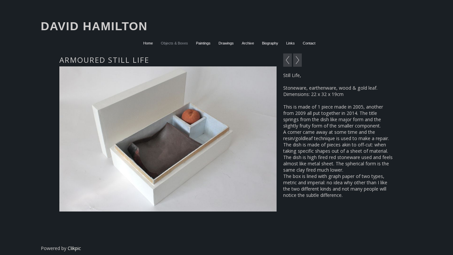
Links (290, 43)
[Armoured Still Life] (168, 139)
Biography (270, 43)
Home (148, 43)
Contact (309, 43)
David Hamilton (94, 26)
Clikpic (74, 248)
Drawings (226, 43)
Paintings (203, 43)
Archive (248, 43)
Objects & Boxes (174, 43)
